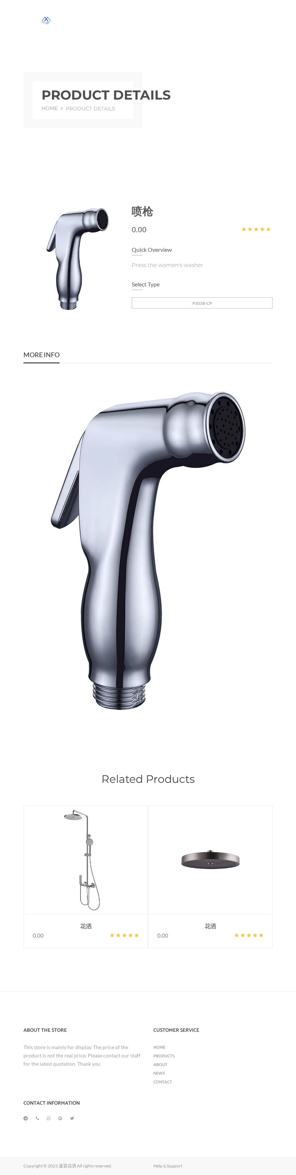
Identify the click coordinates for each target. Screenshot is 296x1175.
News (159, 1073)
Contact (162, 1081)
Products (164, 1055)
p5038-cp (202, 303)
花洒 (86, 926)
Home (50, 108)
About (160, 1064)
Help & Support (167, 1166)
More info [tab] (41, 355)
